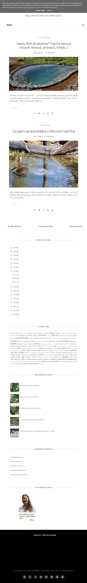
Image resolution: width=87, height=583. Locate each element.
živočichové (33, 363)
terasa (28, 355)
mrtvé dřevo (36, 346)
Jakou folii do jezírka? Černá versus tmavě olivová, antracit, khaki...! (43, 45)
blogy (51, 333)
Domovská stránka (45, 226)
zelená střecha (15, 361)
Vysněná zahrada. (41, 570)
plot (63, 348)
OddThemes (68, 570)
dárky (75, 335)
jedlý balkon (37, 341)
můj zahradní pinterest (18, 470)
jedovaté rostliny (55, 341)
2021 (14, 267)
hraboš (61, 338)
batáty (34, 333)
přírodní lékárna (59, 350)
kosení (31, 344)
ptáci (24, 350)
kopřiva (26, 344)
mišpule (18, 346)
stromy (52, 353)
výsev (59, 357)
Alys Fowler (14, 333)
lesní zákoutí (45, 344)
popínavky (14, 350)
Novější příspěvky (14, 226)
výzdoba (65, 357)
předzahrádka (36, 350)
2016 (14, 299)
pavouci (54, 348)
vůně (75, 357)
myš (75, 346)
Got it (49, 11)
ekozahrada (21, 338)
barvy (29, 333)
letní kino (52, 344)
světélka (18, 355)
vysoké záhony (31, 357)
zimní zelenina (30, 361)
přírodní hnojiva (47, 350)
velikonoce (73, 355)
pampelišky (47, 348)
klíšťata (74, 341)
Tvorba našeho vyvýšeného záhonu (32, 420)
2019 (14, 287)
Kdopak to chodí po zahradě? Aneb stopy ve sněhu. (37, 431)
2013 (14, 310)
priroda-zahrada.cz (17, 466)
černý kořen (73, 361)
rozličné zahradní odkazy (19, 475)
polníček (74, 348)
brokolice (74, 333)
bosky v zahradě (66, 333)
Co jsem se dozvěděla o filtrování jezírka (44, 131)
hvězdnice (74, 338)
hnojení (48, 338)
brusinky (13, 335)
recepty (21, 352)
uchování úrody (59, 355)
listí (71, 344)
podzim (68, 348)
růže (30, 353)
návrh (18, 348)
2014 (14, 306)
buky (17, 335)
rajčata (66, 350)
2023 (14, 259)
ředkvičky (13, 363)
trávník (41, 354)
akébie (20, 333)
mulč (54, 346)
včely (71, 357)
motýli (29, 346)
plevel (59, 348)
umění (67, 355)
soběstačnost (40, 353)
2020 (14, 271)
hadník (35, 338)
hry (69, 338)
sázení (24, 355)
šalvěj (17, 363)
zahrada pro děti (18, 359)
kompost (20, 344)
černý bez (66, 361)
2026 (14, 248)
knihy (14, 343)
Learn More (40, 11)
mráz (43, 346)
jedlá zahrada (29, 341)
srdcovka (47, 353)
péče (28, 350)
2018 (14, 291)
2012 (14, 314)
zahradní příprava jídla (33, 359)
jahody (13, 341)
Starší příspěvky (76, 226)
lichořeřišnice (66, 344)
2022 (14, 263)
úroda (55, 361)
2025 (14, 251)
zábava (44, 361)
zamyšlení (45, 359)
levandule (58, 344)
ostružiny (35, 348)
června (14, 274)
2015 (14, 302)
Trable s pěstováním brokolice (30, 408)
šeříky (21, 363)
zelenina (53, 359)
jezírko (64, 340)
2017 (14, 295)
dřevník (13, 338)
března (15, 282)
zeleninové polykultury (67, 359)
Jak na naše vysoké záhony (29, 397)
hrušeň (65, 338)
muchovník (49, 346)
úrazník (49, 361)
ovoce (40, 348)
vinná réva (15, 357)
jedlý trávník (45, 341)
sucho (70, 353)
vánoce (40, 357)
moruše (24, 346)
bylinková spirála (26, 335)
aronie (25, 333)
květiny (37, 344)
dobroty (55, 335)
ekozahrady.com (16, 461)
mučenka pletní (62, 346)
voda (23, 357)
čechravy (60, 361)
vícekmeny (47, 357)
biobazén (47, 38)
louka (75, 344)
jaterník (22, 341)
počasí (19, 350)
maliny (13, 346)
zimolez (38, 361)
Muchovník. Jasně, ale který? (29, 385)
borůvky (57, 333)
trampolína (34, 355)
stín (57, 353)
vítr (52, 357)
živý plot (41, 363)
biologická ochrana (42, 333)
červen (47, 125)
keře (70, 341)
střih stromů (63, 353)
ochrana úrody (27, 348)
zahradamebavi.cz (17, 457)
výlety (55, 357)
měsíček (13, 348)
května (14, 278)
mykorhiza (70, 346)
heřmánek (42, 338)
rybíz (26, 353)
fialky (31, 338)
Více (15, 108)
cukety (49, 335)
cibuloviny (42, 335)
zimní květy (22, 361)
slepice (34, 353)
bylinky (35, 335)
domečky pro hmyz (65, 335)
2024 (14, 255)
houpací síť (55, 338)
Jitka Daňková (38, 53)
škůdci (26, 363)
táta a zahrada (49, 355)
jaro (18, 341)
